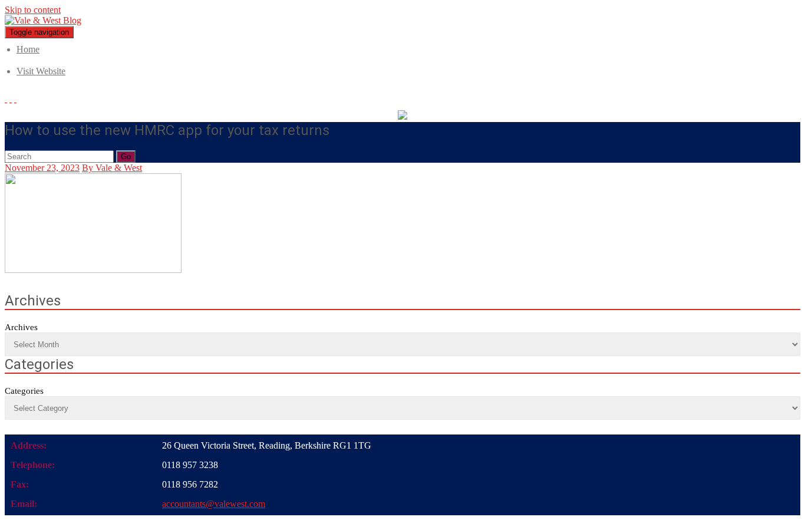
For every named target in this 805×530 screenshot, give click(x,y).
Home (28, 49)
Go (126, 156)
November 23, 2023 (42, 168)
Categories (24, 391)
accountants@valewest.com (213, 504)
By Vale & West (112, 168)
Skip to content (33, 10)
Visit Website (41, 71)
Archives (21, 327)
